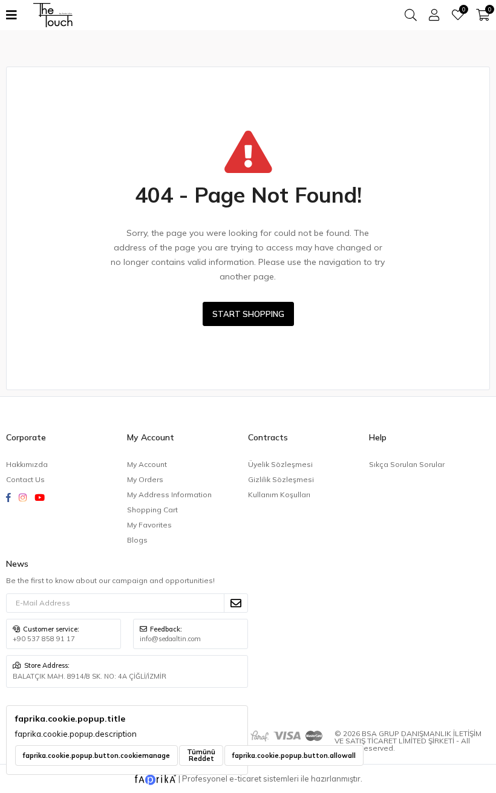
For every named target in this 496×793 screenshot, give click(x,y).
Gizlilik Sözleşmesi (281, 479)
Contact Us (25, 479)
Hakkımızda (27, 464)
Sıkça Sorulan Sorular (407, 464)
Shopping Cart (152, 509)
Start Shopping (248, 314)
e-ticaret (245, 778)
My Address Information (169, 494)
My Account (147, 464)
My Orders (145, 479)
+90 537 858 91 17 (44, 639)
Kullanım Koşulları (279, 494)
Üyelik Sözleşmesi (280, 464)
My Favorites (463, 11)
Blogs (137, 539)
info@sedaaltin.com (170, 639)
